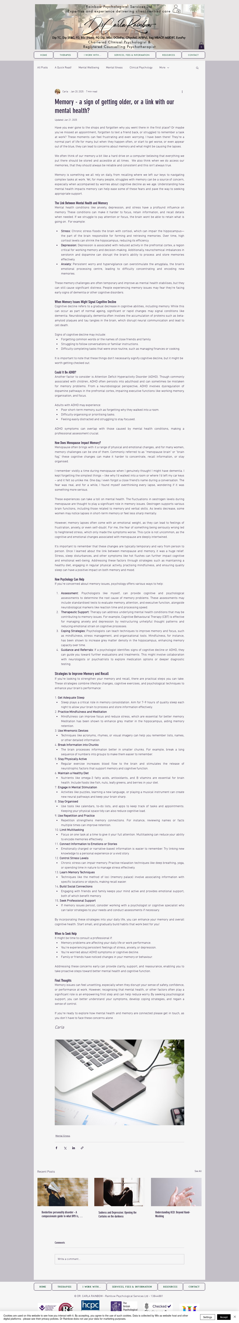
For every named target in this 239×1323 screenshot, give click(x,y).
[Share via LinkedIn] (73, 1148)
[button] (201, 45)
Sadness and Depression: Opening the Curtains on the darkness (117, 1214)
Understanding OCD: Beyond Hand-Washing (172, 1214)
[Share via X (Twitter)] (65, 1148)
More (162, 67)
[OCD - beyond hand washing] (176, 1192)
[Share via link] (82, 1148)
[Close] (235, 1317)
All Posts (42, 67)
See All (198, 1171)
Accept (224, 1317)
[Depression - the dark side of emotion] (119, 1192)
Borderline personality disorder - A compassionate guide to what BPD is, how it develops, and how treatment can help (63, 1214)
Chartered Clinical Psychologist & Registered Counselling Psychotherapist (119, 44)
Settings (207, 1317)
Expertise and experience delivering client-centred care (119, 11)
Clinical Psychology (141, 67)
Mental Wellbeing (89, 67)
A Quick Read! (63, 67)
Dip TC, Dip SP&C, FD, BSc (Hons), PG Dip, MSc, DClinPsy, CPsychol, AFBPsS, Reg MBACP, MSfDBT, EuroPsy (118, 38)
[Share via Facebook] (56, 1148)
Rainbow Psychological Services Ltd (119, 6)
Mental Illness (114, 67)
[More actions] (182, 92)
